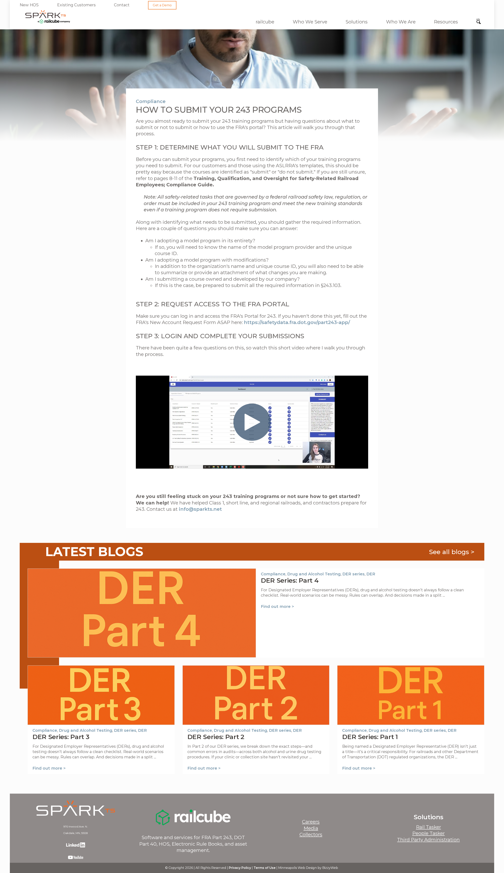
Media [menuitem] (311, 828)
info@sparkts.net (200, 509)
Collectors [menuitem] (310, 834)
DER (370, 574)
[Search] (479, 22)
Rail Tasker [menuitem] (428, 827)
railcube (265, 22)
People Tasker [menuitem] (428, 833)
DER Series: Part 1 (370, 737)
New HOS (29, 5)
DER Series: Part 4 (290, 580)
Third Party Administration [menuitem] (428, 839)
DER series (353, 574)
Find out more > (277, 606)
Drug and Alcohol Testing (314, 574)
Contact (122, 5)
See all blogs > (451, 552)
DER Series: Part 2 (215, 737)
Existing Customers (76, 5)
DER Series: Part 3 (60, 737)
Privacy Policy (240, 868)
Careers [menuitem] (311, 822)
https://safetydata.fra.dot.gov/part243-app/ (297, 322)
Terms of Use (265, 868)
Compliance (151, 101)
